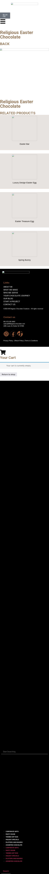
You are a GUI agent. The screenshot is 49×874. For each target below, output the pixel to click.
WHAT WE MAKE (10, 290)
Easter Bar (24, 144)
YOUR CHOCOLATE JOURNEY (16, 296)
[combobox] (24, 751)
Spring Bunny (24, 260)
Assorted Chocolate (14, 845)
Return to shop (8, 374)
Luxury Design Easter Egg (24, 183)
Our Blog (8, 299)
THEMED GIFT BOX (12, 837)
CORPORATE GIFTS (12, 831)
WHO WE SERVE (10, 293)
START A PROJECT (11, 301)
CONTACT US (9, 304)
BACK (4, 44)
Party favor (10, 834)
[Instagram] (6, 334)
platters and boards (14, 842)
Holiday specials (12, 839)
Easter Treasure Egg (24, 221)
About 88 (7, 287)
